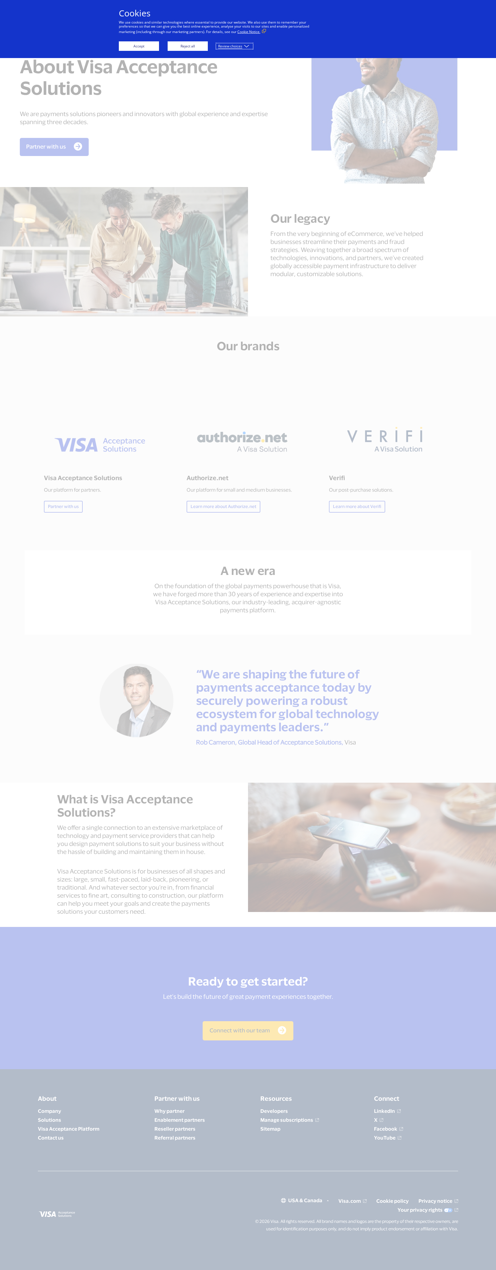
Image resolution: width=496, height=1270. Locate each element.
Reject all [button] (188, 46)
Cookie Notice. (248, 31)
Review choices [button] (230, 46)
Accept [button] (138, 46)
